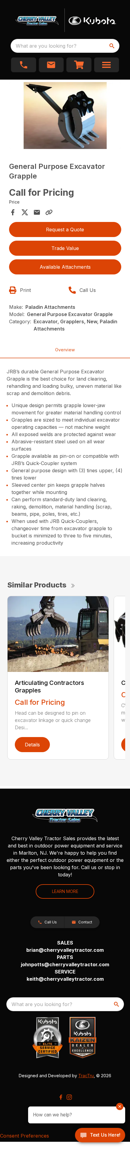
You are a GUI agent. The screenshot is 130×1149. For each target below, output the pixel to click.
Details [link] (32, 745)
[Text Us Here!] (100, 1135)
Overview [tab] (65, 349)
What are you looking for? (46, 46)
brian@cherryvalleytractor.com (65, 950)
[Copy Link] (49, 212)
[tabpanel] (65, 116)
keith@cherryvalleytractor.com (65, 979)
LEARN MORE (65, 891)
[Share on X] (24, 212)
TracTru (86, 1075)
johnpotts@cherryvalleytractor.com (65, 964)
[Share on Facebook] (12, 212)
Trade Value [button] (65, 248)
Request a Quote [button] (65, 229)
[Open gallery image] (65, 115)
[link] (79, 64)
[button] (23, 64)
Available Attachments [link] (65, 267)
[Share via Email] (37, 212)
